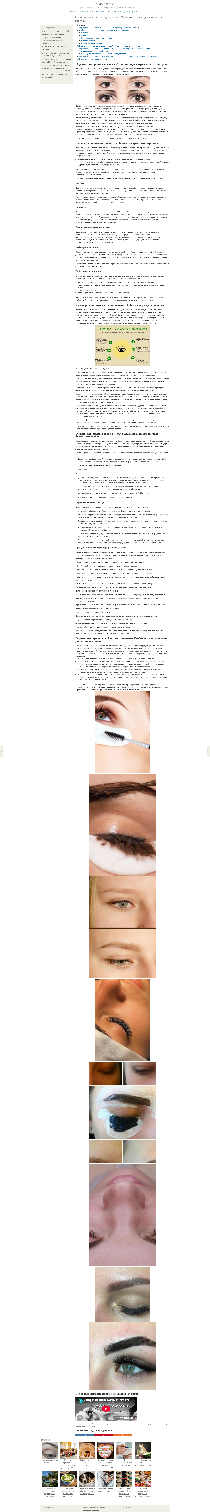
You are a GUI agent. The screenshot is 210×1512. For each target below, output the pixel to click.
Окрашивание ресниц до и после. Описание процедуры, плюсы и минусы (109, 27)
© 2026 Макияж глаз (48, 1507)
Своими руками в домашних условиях (96, 38)
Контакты (85, 1507)
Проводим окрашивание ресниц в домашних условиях (103, 53)
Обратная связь (127, 1507)
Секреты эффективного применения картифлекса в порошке (53, 40)
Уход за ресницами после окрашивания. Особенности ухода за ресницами (109, 46)
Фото (134, 11)
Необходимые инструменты (92, 43)
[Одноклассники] (122, 1435)
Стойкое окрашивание (96, 1424)
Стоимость (85, 35)
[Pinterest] (103, 1435)
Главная (74, 11)
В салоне (85, 32)
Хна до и (159, 1424)
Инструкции (124, 11)
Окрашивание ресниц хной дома (94, 51)
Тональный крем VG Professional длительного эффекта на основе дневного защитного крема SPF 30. (56, 68)
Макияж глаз (105, 4)
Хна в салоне (91, 1426)
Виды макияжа (97, 11)
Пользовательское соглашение (97, 1507)
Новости (84, 11)
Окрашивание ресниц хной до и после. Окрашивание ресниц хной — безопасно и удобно (115, 48)
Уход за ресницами (151, 1424)
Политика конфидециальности (91, 1510)
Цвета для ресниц (124, 1424)
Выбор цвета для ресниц (91, 40)
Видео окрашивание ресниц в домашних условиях (99, 59)
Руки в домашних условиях (110, 1424)
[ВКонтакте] (84, 1435)
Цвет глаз (111, 11)
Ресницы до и (85, 1424)
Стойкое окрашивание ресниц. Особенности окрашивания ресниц (106, 30)
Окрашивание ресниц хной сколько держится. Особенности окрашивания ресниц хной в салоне (118, 56)
